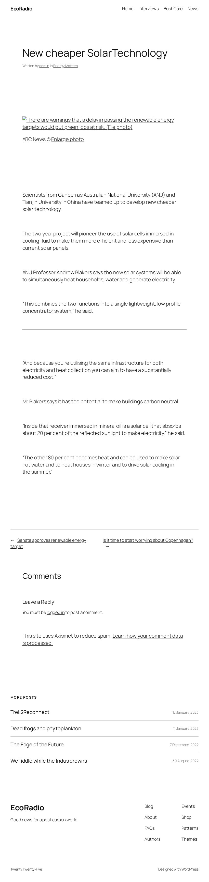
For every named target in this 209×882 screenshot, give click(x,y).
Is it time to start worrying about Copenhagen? (148, 540)
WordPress (190, 869)
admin (44, 65)
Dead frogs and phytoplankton (45, 728)
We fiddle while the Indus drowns (48, 761)
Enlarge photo (67, 139)
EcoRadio (21, 8)
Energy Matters (65, 65)
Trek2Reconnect (29, 712)
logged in (55, 612)
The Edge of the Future (37, 744)
